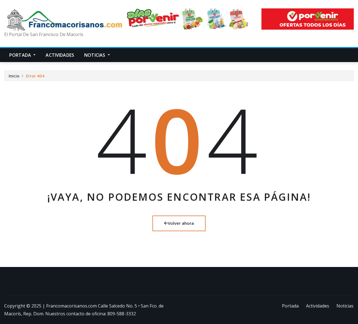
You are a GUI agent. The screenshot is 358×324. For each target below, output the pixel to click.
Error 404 (35, 76)
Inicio (14, 76)
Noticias (95, 55)
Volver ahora (181, 223)
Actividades (60, 55)
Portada (20, 55)
